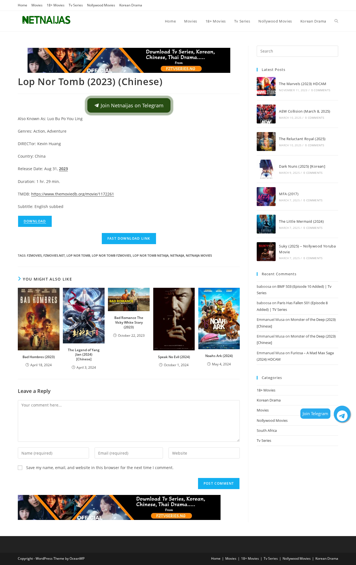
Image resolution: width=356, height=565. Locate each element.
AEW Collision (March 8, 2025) (304, 111)
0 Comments (320, 90)
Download (35, 221)
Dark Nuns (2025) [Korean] (302, 166)
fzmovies (34, 255)
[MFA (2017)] (266, 196)
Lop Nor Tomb (78, 255)
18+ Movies (56, 5)
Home (22, 5)
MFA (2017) (288, 193)
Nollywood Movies (101, 5)
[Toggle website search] (336, 21)
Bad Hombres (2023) (39, 357)
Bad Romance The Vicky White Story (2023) (128, 322)
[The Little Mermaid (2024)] (266, 224)
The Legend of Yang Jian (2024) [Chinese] (84, 355)
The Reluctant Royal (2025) (302, 138)
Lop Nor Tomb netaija (151, 255)
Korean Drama (130, 5)
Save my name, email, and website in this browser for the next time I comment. (100, 467)
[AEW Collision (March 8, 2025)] (266, 114)
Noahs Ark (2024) (219, 355)
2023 (63, 168)
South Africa (267, 430)
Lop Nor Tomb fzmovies (111, 255)
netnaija (177, 255)
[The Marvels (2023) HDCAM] (266, 86)
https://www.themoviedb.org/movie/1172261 (72, 194)
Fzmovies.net (54, 255)
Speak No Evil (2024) (174, 357)
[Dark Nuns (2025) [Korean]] (266, 169)
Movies (37, 5)
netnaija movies (199, 255)
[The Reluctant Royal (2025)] (266, 141)
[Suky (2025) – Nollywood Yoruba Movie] (266, 251)
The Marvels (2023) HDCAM (303, 83)
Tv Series (76, 5)
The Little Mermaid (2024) (301, 221)
